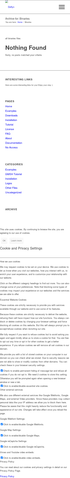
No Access (11, 147)
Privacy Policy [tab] (7, 461)
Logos (8, 183)
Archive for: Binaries (17, 18)
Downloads (11, 115)
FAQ (7, 133)
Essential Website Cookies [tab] (13, 299)
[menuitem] (52, 7)
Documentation (13, 142)
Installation (11, 120)
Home (8, 106)
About (8, 138)
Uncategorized (13, 192)
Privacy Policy (7, 476)
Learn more (16, 240)
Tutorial (9, 124)
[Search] (52, 7)
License (9, 129)
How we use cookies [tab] (10, 261)
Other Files (11, 187)
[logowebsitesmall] (29, 7)
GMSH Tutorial (13, 174)
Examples (10, 110)
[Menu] (60, 7)
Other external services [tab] (11, 389)
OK (4, 240)
